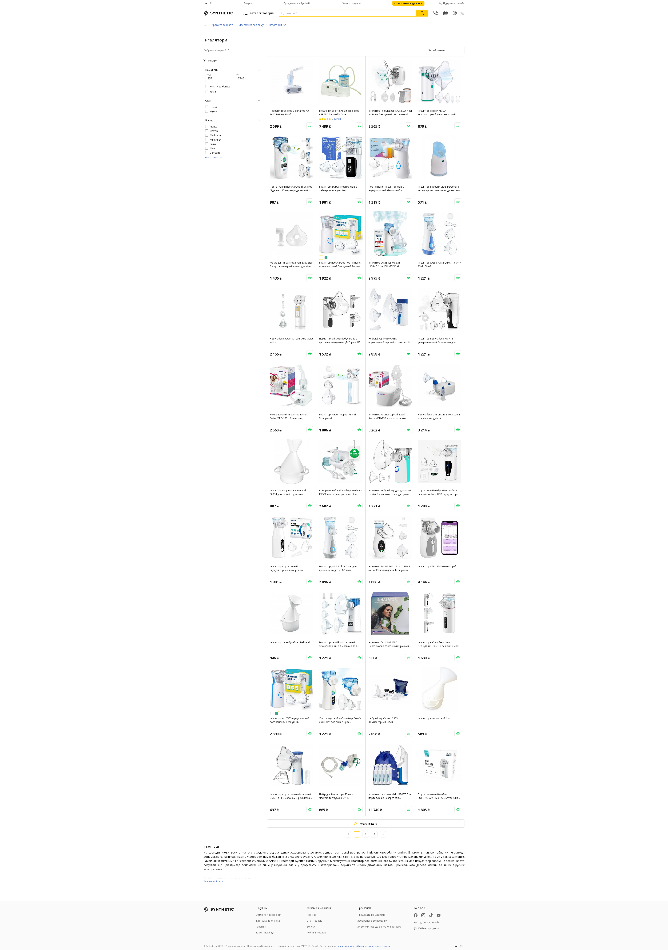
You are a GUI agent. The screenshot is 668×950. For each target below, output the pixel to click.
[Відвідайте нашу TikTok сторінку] (431, 915)
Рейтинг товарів (316, 932)
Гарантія (261, 926)
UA (205, 3)
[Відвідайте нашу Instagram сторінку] (423, 915)
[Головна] (205, 25)
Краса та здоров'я (222, 24)
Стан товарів (314, 920)
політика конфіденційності (350, 946)
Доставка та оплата (268, 920)
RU (211, 3)
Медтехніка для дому (251, 24)
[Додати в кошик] (309, 125)
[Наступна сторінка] (383, 834)
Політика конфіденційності (261, 946)
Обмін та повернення (268, 914)
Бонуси (248, 3)
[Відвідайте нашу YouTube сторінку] (438, 915)
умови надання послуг (379, 946)
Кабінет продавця (428, 928)
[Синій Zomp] (326, 258)
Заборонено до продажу (372, 920)
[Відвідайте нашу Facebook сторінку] (415, 915)
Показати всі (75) (213, 157)
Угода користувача (235, 946)
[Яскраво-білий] (321, 258)
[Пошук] (422, 13)
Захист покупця (351, 3)
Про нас (311, 914)
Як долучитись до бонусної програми (379, 926)
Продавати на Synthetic (297, 3)
